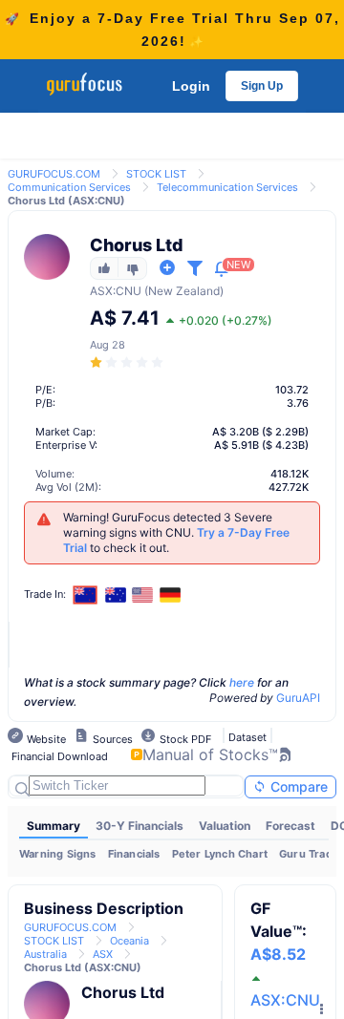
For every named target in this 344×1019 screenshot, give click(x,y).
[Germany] (170, 595)
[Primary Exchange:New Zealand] (85, 594)
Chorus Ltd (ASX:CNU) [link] (66, 200)
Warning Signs (58, 853)
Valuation (224, 825)
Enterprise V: (66, 445)
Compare (297, 786)
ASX (101, 291)
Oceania (129, 940)
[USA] (143, 595)
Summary (53, 825)
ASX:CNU (285, 999)
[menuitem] (53, 826)
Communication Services (69, 187)
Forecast (290, 825)
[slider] (128, 362)
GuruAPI (298, 697)
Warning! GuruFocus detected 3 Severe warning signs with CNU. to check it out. (176, 532)
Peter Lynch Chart (220, 853)
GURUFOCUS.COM (54, 173)
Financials (134, 853)
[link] (54, 172)
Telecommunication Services (227, 187)
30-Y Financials (139, 825)
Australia (45, 954)
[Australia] (115, 595)
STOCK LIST (156, 173)
